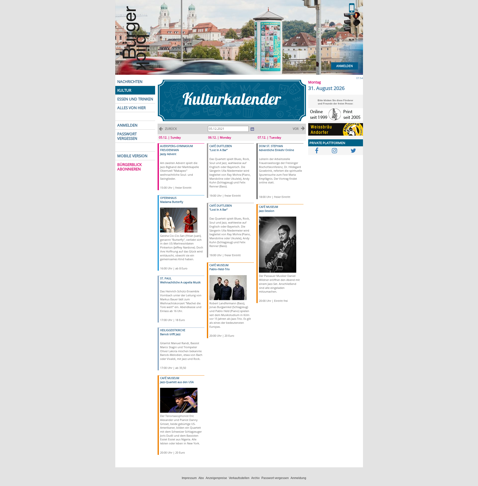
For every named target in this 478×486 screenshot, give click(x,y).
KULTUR (124, 90)
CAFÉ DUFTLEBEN (220, 146)
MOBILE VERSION (132, 155)
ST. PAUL (166, 278)
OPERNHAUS (168, 198)
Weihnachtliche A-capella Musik (180, 282)
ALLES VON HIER (131, 107)
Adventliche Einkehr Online (276, 150)
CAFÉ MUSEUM (169, 378)
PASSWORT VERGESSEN (127, 136)
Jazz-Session (266, 211)
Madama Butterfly (171, 202)
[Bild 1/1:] (178, 220)
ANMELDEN (127, 125)
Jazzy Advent (168, 154)
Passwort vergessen (275, 478)
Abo (201, 478)
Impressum (189, 478)
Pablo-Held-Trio (219, 269)
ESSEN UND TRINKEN (135, 98)
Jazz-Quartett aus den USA (177, 382)
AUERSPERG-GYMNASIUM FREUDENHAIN (176, 148)
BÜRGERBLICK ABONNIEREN (129, 166)
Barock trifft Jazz (170, 334)
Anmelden (344, 66)
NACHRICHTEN (129, 81)
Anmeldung (298, 478)
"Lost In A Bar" (218, 150)
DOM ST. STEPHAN (271, 146)
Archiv (255, 478)
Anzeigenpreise (216, 478)
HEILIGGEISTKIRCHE (172, 330)
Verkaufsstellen (239, 478)
